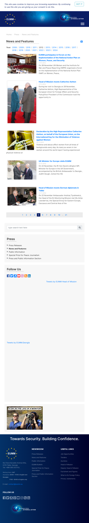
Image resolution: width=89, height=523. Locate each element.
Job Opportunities (67, 454)
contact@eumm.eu (15, 484)
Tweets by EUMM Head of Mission (61, 281)
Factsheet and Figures (69, 471)
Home (9, 34)
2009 (21, 47)
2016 (67, 47)
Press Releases (15, 245)
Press (16, 34)
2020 (27, 50)
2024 (55, 50)
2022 (41, 50)
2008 (14, 47)
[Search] (79, 227)
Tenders (64, 457)
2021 (34, 50)
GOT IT (79, 4)
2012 (41, 47)
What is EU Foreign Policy (70, 475)
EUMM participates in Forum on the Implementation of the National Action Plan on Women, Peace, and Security (59, 58)
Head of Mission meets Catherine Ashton (57, 82)
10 (59, 215)
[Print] (81, 42)
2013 (48, 47)
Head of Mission (67, 464)
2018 (14, 50)
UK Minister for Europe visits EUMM (55, 161)
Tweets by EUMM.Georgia (18, 342)
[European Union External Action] (23, 508)
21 (66, 215)
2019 (21, 50)
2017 (74, 47)
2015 (61, 47)
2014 (54, 47)
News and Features (30, 34)
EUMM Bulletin (37, 464)
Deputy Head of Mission (70, 468)
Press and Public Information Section (25, 258)
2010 (28, 47)
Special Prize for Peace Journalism (24, 255)
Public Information (17, 252)
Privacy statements (68, 479)
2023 (48, 50)
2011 (35, 47)
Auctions (64, 461)
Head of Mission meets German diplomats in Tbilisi (59, 189)
